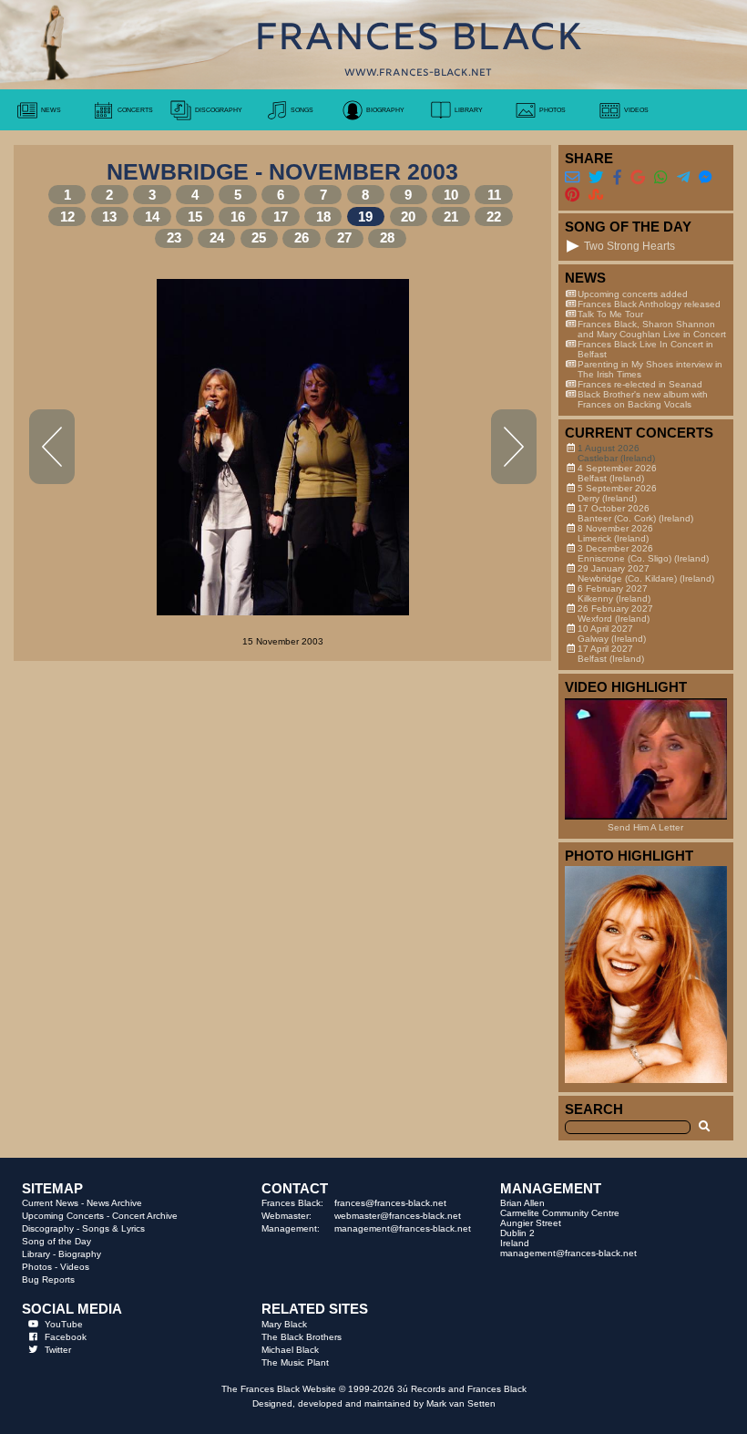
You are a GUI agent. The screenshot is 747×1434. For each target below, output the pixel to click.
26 (301, 238)
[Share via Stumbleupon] (595, 194)
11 (494, 195)
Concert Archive (145, 1216)
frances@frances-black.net (390, 1203)
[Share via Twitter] (595, 177)
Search (594, 1109)
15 (195, 217)
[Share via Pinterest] (572, 194)
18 (323, 217)
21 (451, 217)
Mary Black (284, 1324)
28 (387, 238)
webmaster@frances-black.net (397, 1216)
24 (217, 238)
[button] (573, 246)
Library (36, 1254)
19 (365, 217)
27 (344, 238)
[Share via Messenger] (705, 177)
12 (67, 217)
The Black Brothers (301, 1337)
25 (258, 238)
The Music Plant (295, 1362)
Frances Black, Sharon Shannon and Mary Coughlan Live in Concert (652, 329)
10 (451, 195)
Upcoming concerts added (633, 294)
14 (152, 217)
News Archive (114, 1203)
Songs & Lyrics (113, 1228)
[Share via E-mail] (572, 177)
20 (408, 217)
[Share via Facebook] (617, 177)
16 (237, 217)
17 (280, 217)
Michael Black (290, 1350)
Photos (37, 1267)
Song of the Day (56, 1241)
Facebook (66, 1337)
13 (109, 217)
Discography (48, 1228)
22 (493, 217)
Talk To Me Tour (610, 314)
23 (174, 238)
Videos (74, 1267)
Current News (50, 1203)
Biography (79, 1254)
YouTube (64, 1324)
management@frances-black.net (402, 1228)
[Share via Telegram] (683, 177)
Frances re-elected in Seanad (640, 384)
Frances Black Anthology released (649, 304)
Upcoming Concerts (63, 1216)
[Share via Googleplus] (637, 177)
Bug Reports (48, 1279)
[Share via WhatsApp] (660, 177)
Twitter (58, 1350)
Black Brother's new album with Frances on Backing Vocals (643, 399)
